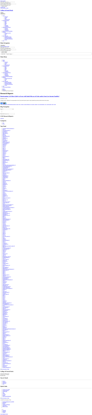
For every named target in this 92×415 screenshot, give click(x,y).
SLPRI (4, 239)
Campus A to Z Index (6, 389)
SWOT (4, 337)
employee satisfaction (7, 276)
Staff (5, 18)
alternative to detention (7, 360)
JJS (4, 305)
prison (4, 308)
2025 (4, 129)
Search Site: (2, 1)
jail (4, 266)
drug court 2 (5, 199)
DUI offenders (6, 303)
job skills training (6, 257)
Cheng (4, 152)
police (4, 250)
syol (4, 357)
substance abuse (6, 206)
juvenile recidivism (6, 287)
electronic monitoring (7, 363)
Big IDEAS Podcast (8, 37)
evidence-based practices (7, 166)
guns (4, 325)
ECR (4, 171)
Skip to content (2, 0)
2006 (4, 273)
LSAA (4, 145)
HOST (4, 139)
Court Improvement (6, 130)
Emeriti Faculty (7, 19)
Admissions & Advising (7, 27)
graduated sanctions (6, 348)
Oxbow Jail (5, 253)
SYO (4, 222)
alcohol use (5, 365)
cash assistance (6, 316)
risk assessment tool (6, 197)
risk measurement (6, 240)
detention (5, 260)
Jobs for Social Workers (7, 87)
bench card (5, 132)
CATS (4, 254)
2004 (4, 333)
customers (5, 313)
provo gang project (6, 236)
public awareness (6, 331)
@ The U (4, 394)
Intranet (4, 395)
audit (4, 216)
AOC (4, 258)
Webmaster (4, 383)
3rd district (5, 170)
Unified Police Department (8, 279)
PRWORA (5, 314)
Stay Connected (5, 35)
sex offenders (5, 244)
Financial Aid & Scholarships (7, 31)
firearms (4, 188)
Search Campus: (3, 49)
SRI (5, 80)
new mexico (5, 362)
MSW (6, 23)
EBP (4, 295)
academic (5, 359)
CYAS (4, 223)
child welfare (5, 133)
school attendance (6, 225)
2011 (4, 242)
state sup (5, 291)
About (4, 15)
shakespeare (5, 268)
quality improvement (7, 209)
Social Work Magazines (9, 38)
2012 (4, 164)
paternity (5, 311)
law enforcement (6, 248)
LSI (4, 192)
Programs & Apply (6, 20)
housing (4, 174)
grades (4, 361)
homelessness (5, 175)
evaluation (5, 138)
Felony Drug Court (6, 201)
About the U (5, 405)
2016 (4, 155)
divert (4, 262)
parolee (4, 182)
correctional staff (6, 274)
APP (4, 158)
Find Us (4, 381)
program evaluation (6, 208)
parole (4, 181)
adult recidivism (6, 284)
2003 (4, 338)
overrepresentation (6, 351)
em (4, 364)
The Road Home (6, 160)
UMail (4, 393)
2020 (4, 134)
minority (36, 104)
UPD (4, 280)
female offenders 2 (6, 265)
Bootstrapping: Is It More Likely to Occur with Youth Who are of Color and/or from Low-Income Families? (29, 96)
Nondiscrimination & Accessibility (8, 401)
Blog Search (2, 113)
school (4, 224)
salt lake (4, 336)
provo (4, 235)
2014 (4, 154)
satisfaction (5, 212)
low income (32, 104)
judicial (4, 218)
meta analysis (5, 307)
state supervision (6, 292)
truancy (4, 226)
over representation (41, 104)
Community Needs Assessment (8, 128)
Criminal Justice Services (7, 211)
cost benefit (5, 318)
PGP (4, 234)
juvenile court (5, 263)
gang (4, 232)
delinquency (5, 285)
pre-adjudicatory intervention (8, 304)
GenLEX (5, 151)
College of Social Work (6, 10)
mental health (5, 150)
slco (4, 203)
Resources (6, 29)
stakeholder (5, 214)
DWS (4, 135)
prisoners (5, 194)
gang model (5, 322)
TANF (4, 173)
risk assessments (6, 156)
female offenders (6, 334)
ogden (4, 233)
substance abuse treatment (7, 288)
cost (4, 317)
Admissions (7, 30)
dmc (19, 104)
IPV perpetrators (6, 142)
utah (52, 104)
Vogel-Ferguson (6, 136)
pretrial (4, 301)
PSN (4, 330)
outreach (5, 327)
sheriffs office (5, 278)
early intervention (6, 347)
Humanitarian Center (7, 256)
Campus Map (5, 391)
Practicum (6, 25)
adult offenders (6, 159)
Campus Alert (2, 7)
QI (4, 237)
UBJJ (4, 238)
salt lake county (6, 202)
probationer (5, 184)
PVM (4, 185)
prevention (5, 229)
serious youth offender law (8, 356)
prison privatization (6, 309)
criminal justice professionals (8, 168)
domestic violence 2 (6, 335)
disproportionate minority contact (13, 104)
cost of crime (5, 319)
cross (4, 231)
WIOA (4, 137)
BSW (6, 21)
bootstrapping (4, 104)
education (5, 281)
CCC (4, 147)
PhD (5, 24)
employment (5, 162)
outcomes (5, 300)
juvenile (22, 104)
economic (5, 243)
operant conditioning (7, 180)
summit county (6, 270)
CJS (4, 210)
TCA (4, 283)
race (45, 104)
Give (3, 40)
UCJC (6, 79)
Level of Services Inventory (8, 191)
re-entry (4, 186)
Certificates (6, 26)
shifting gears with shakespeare (8, 269)
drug (4, 198)
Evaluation (5, 131)
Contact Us (4, 382)
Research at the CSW (8, 78)
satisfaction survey (6, 213)
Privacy (4, 403)
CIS (3, 392)
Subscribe (2, 118)
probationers (5, 195)
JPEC (4, 217)
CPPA (4, 275)
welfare (4, 282)
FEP (4, 163)
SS (4, 290)
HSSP (4, 161)
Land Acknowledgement (7, 396)
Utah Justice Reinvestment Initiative (9, 165)
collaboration (5, 176)
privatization (5, 310)
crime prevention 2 (6, 321)
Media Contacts (5, 406)
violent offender (6, 358)
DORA (4, 144)
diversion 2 (5, 261)
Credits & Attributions (6, 404)
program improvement (7, 169)
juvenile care (5, 177)
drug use (5, 366)
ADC (4, 255)
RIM (4, 157)
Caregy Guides (6, 259)
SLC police (5, 140)
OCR (4, 299)
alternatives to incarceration (8, 204)
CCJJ (4, 264)
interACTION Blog (8, 36)
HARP (4, 293)
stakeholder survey (6, 215)
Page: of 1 (7, 109)
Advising (6, 28)
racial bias (5, 352)
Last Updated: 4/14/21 (4, 414)
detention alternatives (7, 340)
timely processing (6, 172)
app (4, 189)
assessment (5, 190)
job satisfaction (6, 277)
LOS (4, 178)
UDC (4, 187)
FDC (4, 200)
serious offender (6, 355)
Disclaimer (4, 402)
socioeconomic (49, 104)
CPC (4, 146)
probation (5, 183)
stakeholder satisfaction (7, 302)
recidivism (5, 143)
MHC (4, 148)
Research (4, 32)
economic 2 (5, 320)
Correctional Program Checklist (8, 207)
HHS (5, 22)
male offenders (6, 267)
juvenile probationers (7, 367)
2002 (4, 339)
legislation (5, 326)
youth (55, 104)
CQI (4, 230)
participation (5, 312)
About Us (6, 16)
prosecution (5, 329)
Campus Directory (6, 390)
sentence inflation (6, 354)
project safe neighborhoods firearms (9, 328)
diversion (5, 227)
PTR (4, 296)
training (4, 332)
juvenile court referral (7, 247)
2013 (4, 241)
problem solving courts (7, 205)
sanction (4, 289)
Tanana (4, 153)
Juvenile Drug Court (7, 286)
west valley (5, 323)
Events (6, 39)
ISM (4, 179)
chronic (4, 353)
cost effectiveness (6, 306)
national (4, 341)
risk (4, 196)
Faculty (6, 17)
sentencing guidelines (7, 349)
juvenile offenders (27, 104)
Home (4, 60)
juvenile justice (6, 294)
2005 (4, 315)
